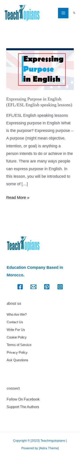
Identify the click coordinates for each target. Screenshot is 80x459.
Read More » (17, 197)
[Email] (33, 286)
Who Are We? (17, 314)
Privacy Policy (17, 352)
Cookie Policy (17, 337)
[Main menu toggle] (63, 13)
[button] (74, 13)
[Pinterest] (46, 286)
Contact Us (15, 322)
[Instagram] (60, 286)
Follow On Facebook (23, 399)
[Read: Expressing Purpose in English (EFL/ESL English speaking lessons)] (40, 69)
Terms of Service (19, 345)
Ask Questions (17, 360)
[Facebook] (20, 286)
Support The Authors (23, 407)
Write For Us (16, 330)
